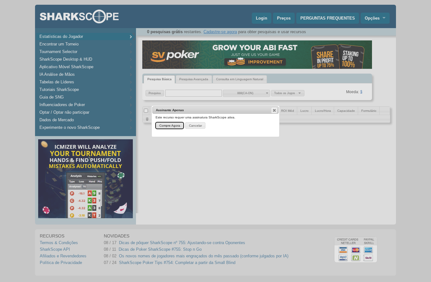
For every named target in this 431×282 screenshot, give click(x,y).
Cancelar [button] (195, 125)
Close (274, 110)
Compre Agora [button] (169, 125)
